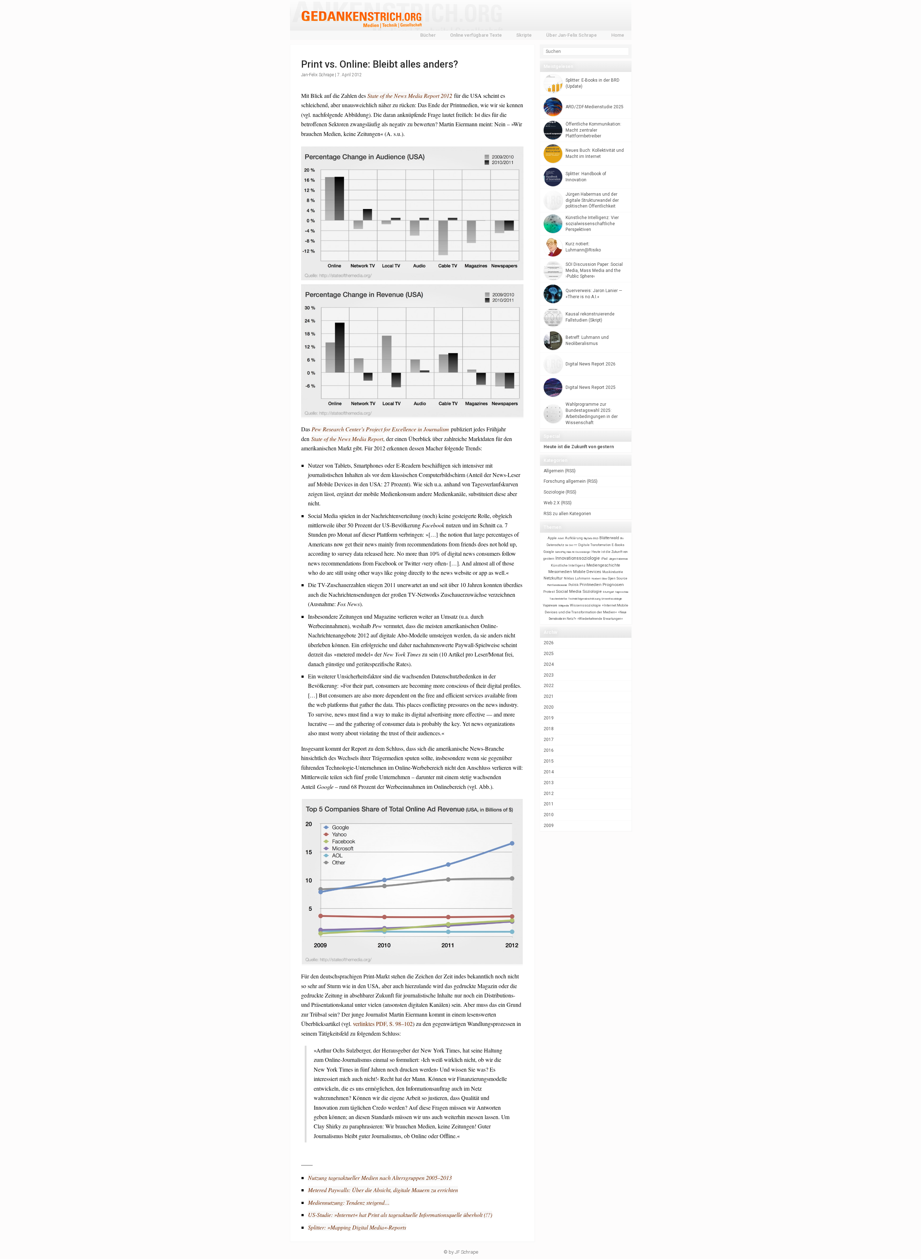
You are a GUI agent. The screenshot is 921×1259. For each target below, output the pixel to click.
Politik (573, 585)
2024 (549, 664)
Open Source (617, 578)
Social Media (568, 591)
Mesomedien (560, 571)
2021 (549, 696)
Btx (621, 538)
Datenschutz (555, 545)
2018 (549, 728)
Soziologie (554, 492)
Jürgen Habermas (618, 558)
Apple (552, 538)
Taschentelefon (558, 598)
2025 (549, 653)
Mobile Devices (587, 571)
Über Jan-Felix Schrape (571, 35)
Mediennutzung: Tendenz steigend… (349, 1202)
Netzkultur (553, 578)
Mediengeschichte (603, 565)
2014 (549, 771)
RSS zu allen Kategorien (567, 513)
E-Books (618, 545)
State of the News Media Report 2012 (409, 95)
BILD (595, 538)
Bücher (428, 35)
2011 (549, 803)
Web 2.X (552, 502)
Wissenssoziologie (585, 605)
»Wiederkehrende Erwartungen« (600, 619)
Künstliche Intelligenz (568, 565)
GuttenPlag (560, 552)
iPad (604, 558)
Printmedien (591, 584)
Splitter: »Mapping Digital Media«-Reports (357, 1227)
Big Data (588, 538)
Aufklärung (574, 538)
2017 (549, 739)
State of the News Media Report (347, 438)
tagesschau (621, 592)
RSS (570, 470)
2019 (549, 718)
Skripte (524, 35)
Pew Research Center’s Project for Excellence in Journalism (380, 429)
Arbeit (561, 538)
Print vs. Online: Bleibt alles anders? (379, 64)
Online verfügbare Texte (476, 35)
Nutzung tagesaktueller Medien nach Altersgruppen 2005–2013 (380, 1177)
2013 (549, 782)
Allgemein (554, 470)
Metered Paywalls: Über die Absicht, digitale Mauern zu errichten (383, 1190)
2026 (549, 642)
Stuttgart (608, 592)
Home (617, 35)
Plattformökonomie (557, 585)
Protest (549, 592)
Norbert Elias (599, 578)
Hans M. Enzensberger (578, 552)
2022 (549, 685)
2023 (549, 675)
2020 (549, 707)
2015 (549, 761)
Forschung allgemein (565, 481)
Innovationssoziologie (577, 558)
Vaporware (550, 605)
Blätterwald (609, 538)
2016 (549, 750)
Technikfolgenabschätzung (584, 598)
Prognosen (613, 584)
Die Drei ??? (571, 545)
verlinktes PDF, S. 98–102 (383, 1023)
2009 (549, 825)
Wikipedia (563, 605)
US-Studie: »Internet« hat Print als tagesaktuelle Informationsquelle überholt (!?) (400, 1214)
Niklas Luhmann (577, 578)
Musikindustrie (612, 572)
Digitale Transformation (594, 545)
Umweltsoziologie (612, 598)
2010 (549, 814)
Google (549, 552)
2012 (549, 793)
